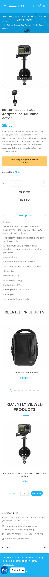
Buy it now (24, 200)
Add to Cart (24, 192)
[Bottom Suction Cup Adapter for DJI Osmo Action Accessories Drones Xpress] (15, 98)
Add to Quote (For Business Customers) (24, 161)
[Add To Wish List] (44, 183)
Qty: (4, 183)
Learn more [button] (8, 564)
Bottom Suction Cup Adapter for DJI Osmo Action (24, 474)
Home (4, 21)
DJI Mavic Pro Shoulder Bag (24, 372)
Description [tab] (25, 215)
